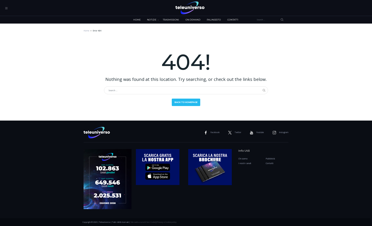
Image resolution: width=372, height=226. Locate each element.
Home (86, 30)
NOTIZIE (151, 19)
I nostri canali (244, 163)
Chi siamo (243, 158)
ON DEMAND (193, 19)
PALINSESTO (214, 19)
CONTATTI (232, 19)
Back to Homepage (186, 102)
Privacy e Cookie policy (167, 222)
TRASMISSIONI (171, 19)
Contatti (269, 163)
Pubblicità (270, 158)
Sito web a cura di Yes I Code (143, 222)
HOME (137, 19)
